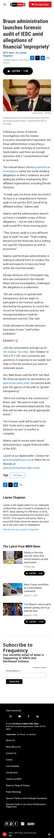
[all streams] (50, 834)
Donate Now (41, 4)
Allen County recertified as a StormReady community (36, 588)
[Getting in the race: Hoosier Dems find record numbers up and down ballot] (12, 557)
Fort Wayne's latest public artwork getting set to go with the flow (37, 607)
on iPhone (21, 734)
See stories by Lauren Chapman (21, 529)
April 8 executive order (16, 383)
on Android (31, 734)
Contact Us (11, 753)
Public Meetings (13, 792)
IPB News (17, 475)
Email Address (13, 670)
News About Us (13, 747)
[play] (4, 834)
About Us (10, 740)
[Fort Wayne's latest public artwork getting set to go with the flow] (12, 609)
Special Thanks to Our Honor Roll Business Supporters (26, 805)
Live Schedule (12, 766)
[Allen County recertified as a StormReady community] (12, 589)
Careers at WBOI (13, 779)
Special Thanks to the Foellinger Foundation (26, 798)
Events (9, 760)
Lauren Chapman (14, 497)
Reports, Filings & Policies (18, 785)
